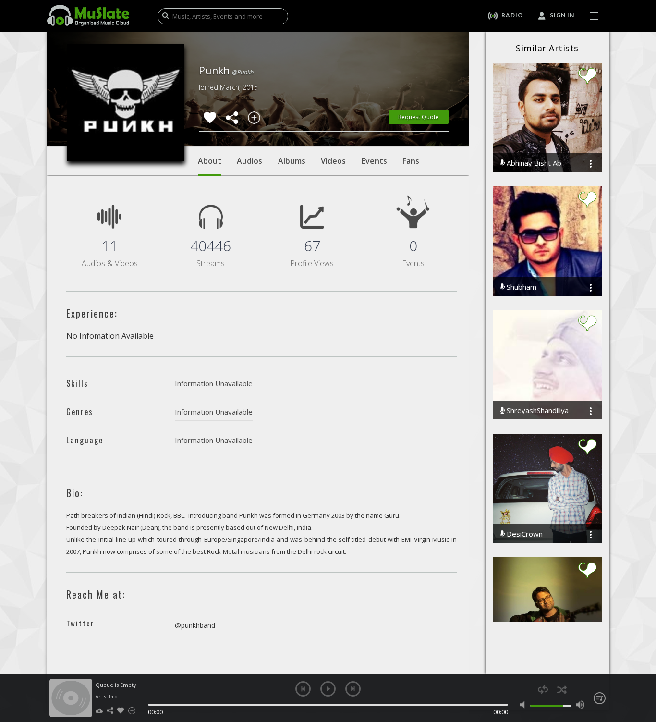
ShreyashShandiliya (537, 410)
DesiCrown (524, 534)
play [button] (328, 689)
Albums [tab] (291, 161)
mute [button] (525, 704)
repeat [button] (543, 690)
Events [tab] (374, 161)
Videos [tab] (333, 161)
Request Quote (418, 117)
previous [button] (303, 689)
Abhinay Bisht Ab (533, 163)
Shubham (520, 287)
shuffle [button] (562, 690)
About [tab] (209, 161)
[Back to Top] (641, 659)
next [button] (353, 689)
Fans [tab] (410, 161)
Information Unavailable (214, 383)
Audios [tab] (249, 161)
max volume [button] (580, 704)
